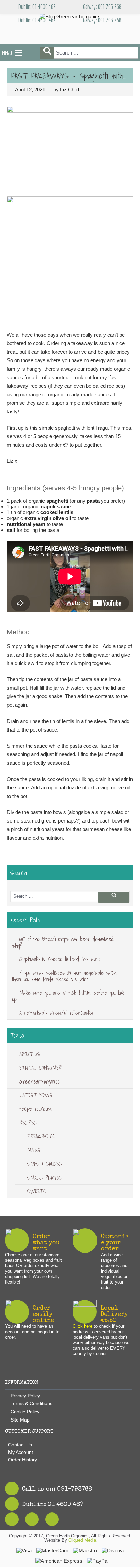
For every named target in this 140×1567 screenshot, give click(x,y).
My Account (20, 1452)
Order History (22, 1459)
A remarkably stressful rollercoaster (56, 1012)
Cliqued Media (82, 1540)
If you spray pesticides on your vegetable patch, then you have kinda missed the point (64, 976)
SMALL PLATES (44, 1177)
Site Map (20, 1420)
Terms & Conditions (31, 1403)
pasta (93, 501)
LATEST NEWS (36, 1095)
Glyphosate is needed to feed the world (60, 958)
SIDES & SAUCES (44, 1163)
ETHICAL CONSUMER (40, 1067)
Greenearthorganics (39, 1081)
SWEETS (36, 1191)
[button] (7, 52)
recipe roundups (35, 1108)
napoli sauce (56, 506)
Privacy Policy (25, 1395)
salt (11, 530)
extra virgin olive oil (47, 518)
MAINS (34, 1150)
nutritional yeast (26, 524)
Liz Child (69, 89)
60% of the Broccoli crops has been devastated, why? (63, 942)
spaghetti (57, 501)
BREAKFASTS (41, 1136)
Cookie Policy (25, 1411)
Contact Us (20, 1444)
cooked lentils (56, 512)
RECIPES (28, 1122)
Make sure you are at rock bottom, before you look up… (68, 995)
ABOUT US (29, 1053)
